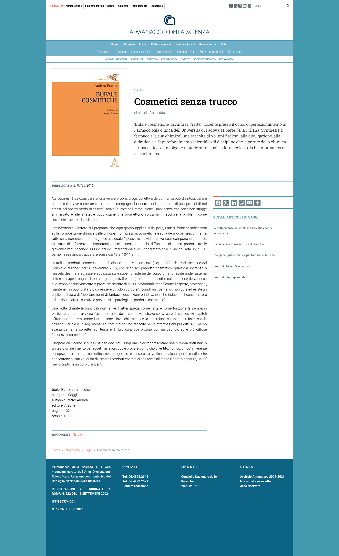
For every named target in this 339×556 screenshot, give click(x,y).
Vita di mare (234, 52)
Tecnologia (156, 5)
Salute (111, 5)
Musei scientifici (140, 52)
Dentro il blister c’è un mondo (232, 266)
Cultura (152, 59)
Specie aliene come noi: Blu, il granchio (238, 244)
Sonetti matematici (211, 52)
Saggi (88, 450)
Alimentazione (74, 5)
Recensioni (205, 45)
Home (114, 44)
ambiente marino (94, 5)
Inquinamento (139, 5)
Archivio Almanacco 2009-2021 (262, 476)
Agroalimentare (116, 59)
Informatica (169, 59)
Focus (143, 44)
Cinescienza (104, 52)
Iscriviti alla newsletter (256, 481)
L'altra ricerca (158, 45)
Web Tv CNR (190, 486)
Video (224, 44)
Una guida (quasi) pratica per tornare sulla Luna (244, 255)
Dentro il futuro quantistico (230, 277)
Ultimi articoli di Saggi (236, 217)
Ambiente (123, 5)
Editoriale (129, 44)
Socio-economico (204, 59)
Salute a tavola (186, 52)
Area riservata (250, 486)
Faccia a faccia (185, 44)
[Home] (169, 24)
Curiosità (121, 52)
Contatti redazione (135, 486)
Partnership (161, 53)
